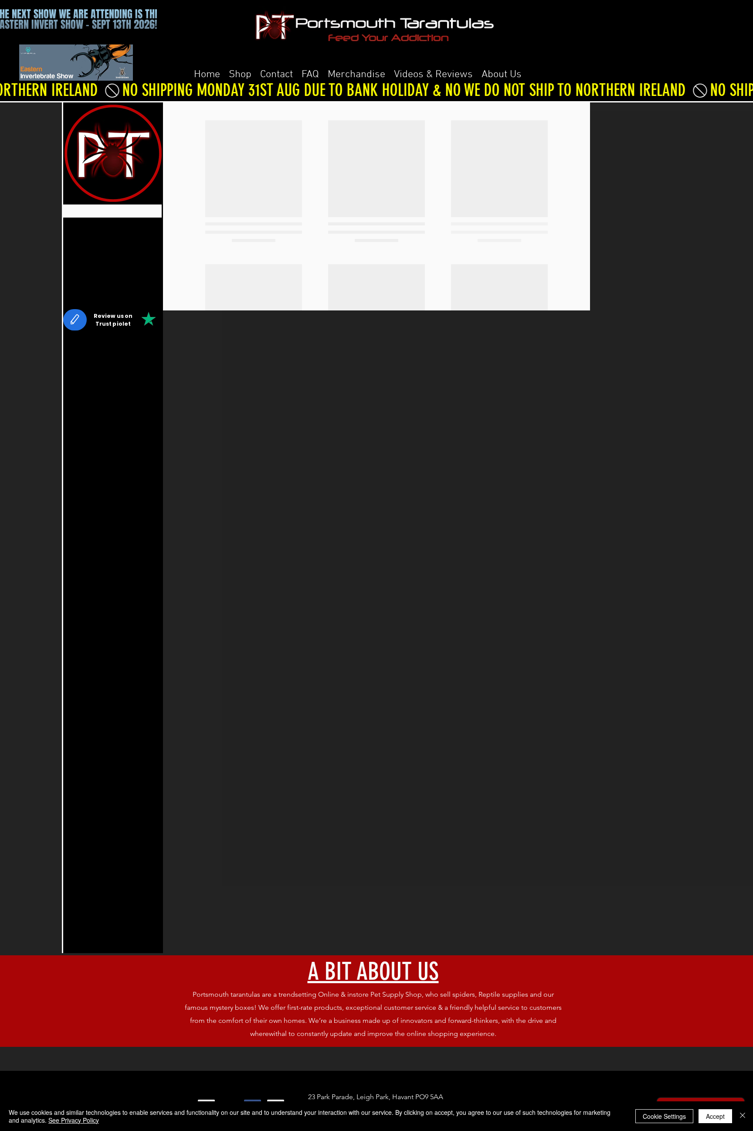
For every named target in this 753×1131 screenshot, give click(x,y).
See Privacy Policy (73, 1120)
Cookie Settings (664, 1116)
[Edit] (75, 430)
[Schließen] (742, 1116)
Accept (715, 1116)
